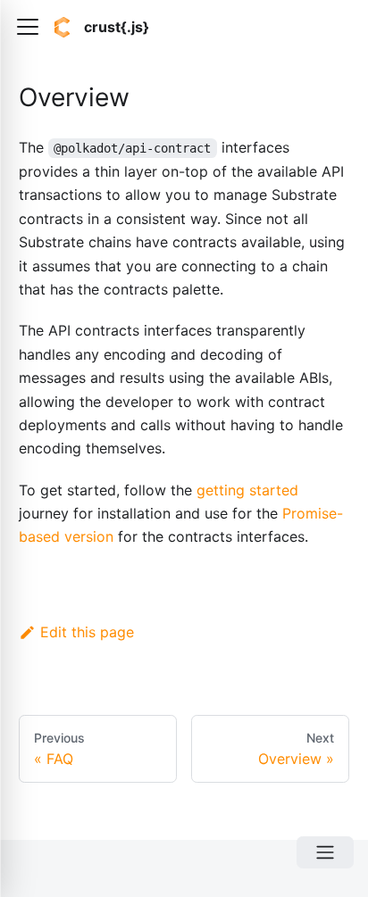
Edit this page (87, 632)
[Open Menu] (325, 852)
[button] (27, 26)
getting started (247, 490)
